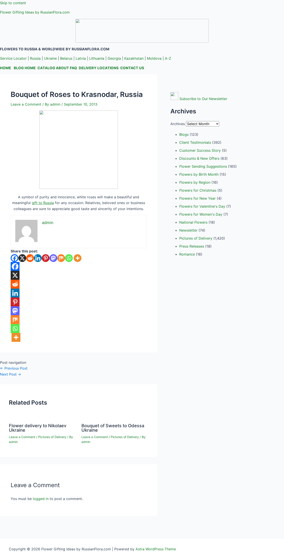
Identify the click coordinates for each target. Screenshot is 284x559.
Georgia (114, 58)
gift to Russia (43, 203)
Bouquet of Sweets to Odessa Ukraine (112, 428)
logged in (41, 498)
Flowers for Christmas (197, 190)
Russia (35, 58)
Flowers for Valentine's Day (202, 206)
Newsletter (188, 230)
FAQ (73, 68)
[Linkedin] (38, 258)
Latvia (81, 58)
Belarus (66, 58)
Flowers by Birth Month (199, 174)
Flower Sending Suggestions (203, 166)
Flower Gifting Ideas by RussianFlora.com (35, 12)
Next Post (10, 374)
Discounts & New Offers (199, 158)
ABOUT (62, 68)
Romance (187, 254)
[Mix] (61, 258)
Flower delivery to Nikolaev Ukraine (37, 428)
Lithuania (96, 58)
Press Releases (191, 246)
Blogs (184, 134)
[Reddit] (30, 258)
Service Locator (13, 58)
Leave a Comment (26, 104)
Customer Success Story (200, 150)
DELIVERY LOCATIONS (98, 68)
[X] (22, 258)
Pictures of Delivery (52, 437)
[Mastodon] (53, 258)
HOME (5, 68)
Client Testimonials (195, 142)
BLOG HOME (25, 68)
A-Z (168, 58)
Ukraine (50, 58)
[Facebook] (14, 258)
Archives (177, 124)
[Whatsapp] (69, 258)
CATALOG (46, 68)
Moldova (154, 58)
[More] (77, 258)
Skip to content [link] (13, 3)
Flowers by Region (194, 182)
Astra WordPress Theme (156, 549)
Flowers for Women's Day (200, 214)
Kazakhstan (134, 58)
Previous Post (14, 368)
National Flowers (193, 222)
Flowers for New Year (197, 198)
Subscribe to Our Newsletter (203, 98)
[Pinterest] (45, 258)
